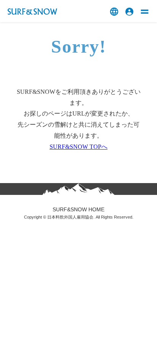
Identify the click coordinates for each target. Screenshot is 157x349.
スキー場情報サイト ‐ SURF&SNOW (32, 11)
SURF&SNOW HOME (78, 209)
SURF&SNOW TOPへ (78, 146)
